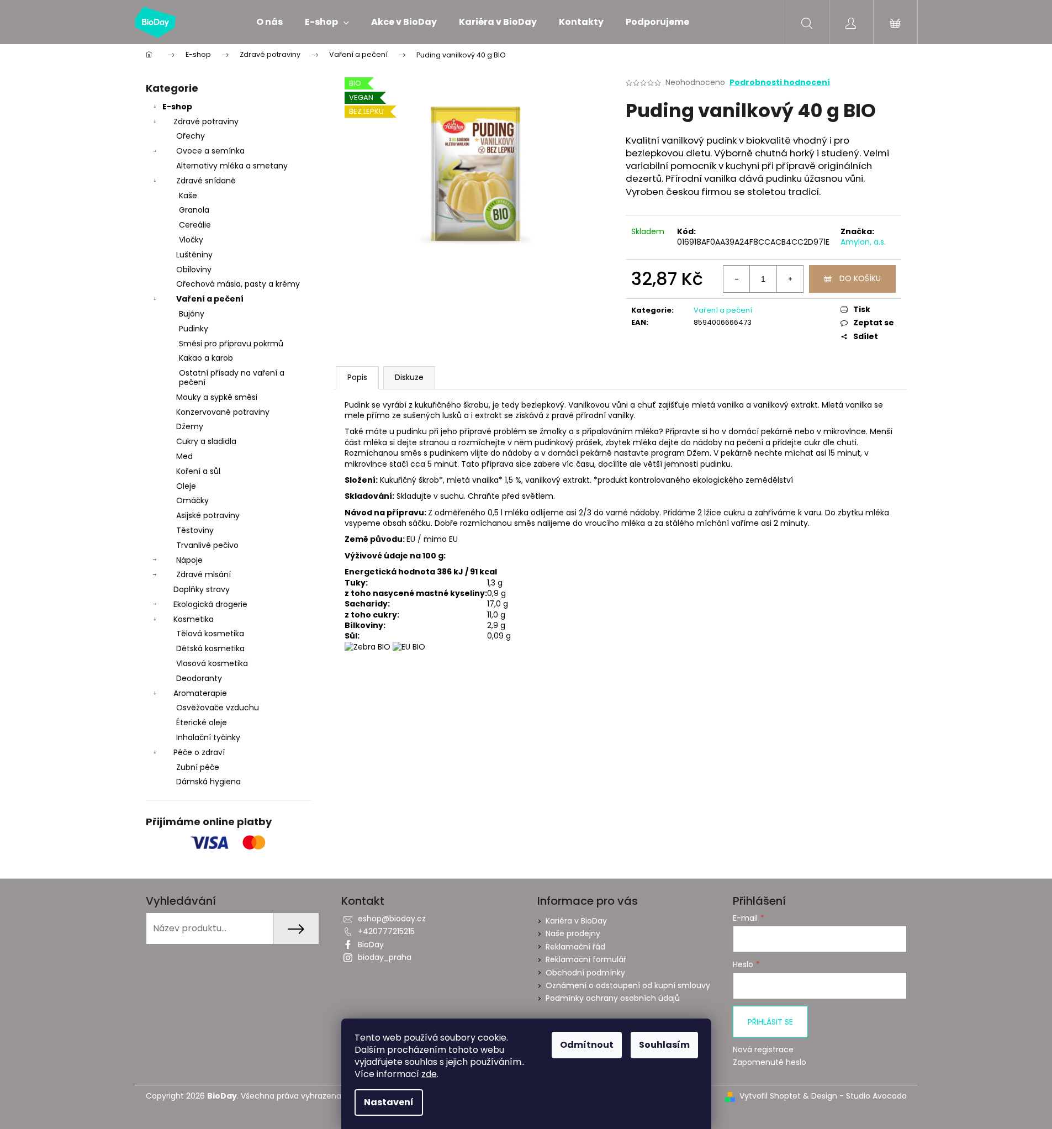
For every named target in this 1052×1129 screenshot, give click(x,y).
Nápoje (189, 560)
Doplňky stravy (201, 589)
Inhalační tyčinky (208, 737)
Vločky (191, 239)
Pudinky (193, 328)
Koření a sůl (198, 471)
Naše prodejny (573, 933)
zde (429, 1074)
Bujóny (191, 313)
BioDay (371, 944)
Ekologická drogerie (210, 604)
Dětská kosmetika (210, 648)
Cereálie (195, 224)
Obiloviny (194, 269)
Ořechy (190, 135)
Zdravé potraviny (206, 121)
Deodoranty (199, 678)
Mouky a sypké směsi (216, 397)
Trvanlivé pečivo (207, 545)
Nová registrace (763, 1049)
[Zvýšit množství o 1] (789, 279)
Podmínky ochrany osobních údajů (613, 998)
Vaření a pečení (210, 298)
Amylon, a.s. (863, 241)
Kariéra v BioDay (576, 920)
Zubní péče (197, 767)
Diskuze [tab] (409, 377)
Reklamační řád (575, 946)
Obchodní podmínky (585, 972)
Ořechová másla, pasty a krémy (238, 283)
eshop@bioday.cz (392, 918)
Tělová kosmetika (210, 633)
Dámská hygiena (208, 781)
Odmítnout (587, 1044)
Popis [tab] (357, 377)
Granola (194, 209)
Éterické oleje (201, 722)
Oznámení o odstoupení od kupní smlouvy (628, 985)
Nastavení (389, 1102)
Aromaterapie (200, 693)
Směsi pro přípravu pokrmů (231, 343)
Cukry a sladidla (206, 441)
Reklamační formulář (586, 959)
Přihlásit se (770, 1021)
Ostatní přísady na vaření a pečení (231, 377)
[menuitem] (269, 22)
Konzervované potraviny (222, 412)
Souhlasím (664, 1044)
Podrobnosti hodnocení (779, 82)
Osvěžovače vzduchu (217, 707)
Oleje (186, 486)
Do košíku (860, 278)
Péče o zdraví (199, 752)
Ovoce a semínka (210, 150)
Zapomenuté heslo (769, 1062)
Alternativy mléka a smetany (232, 165)
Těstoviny (195, 530)
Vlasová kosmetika (212, 663)
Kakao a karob (206, 357)
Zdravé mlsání (203, 574)
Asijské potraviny (208, 515)
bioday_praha (384, 957)
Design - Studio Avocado (859, 1096)
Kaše (188, 195)
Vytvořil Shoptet (770, 1096)
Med (184, 456)
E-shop (177, 106)
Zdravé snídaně (206, 180)
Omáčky (192, 500)
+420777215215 (386, 931)
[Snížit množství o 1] (736, 279)
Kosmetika (193, 619)
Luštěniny (194, 254)
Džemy (189, 426)
